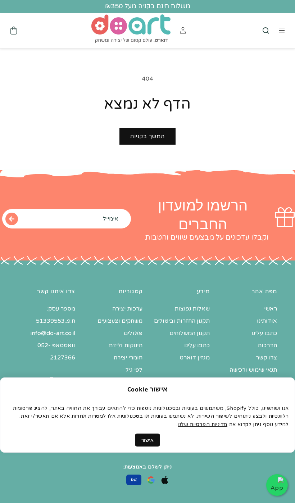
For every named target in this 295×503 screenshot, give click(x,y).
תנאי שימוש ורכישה (253, 369)
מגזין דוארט (195, 357)
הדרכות (267, 345)
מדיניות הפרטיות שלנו (202, 424)
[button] (266, 30)
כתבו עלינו (264, 333)
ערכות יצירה (127, 308)
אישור (147, 440)
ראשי (270, 308)
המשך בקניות (147, 136)
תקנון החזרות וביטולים (182, 321)
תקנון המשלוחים (189, 333)
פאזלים (133, 333)
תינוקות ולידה (125, 345)
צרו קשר (266, 357)
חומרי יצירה (128, 357)
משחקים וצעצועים (119, 321)
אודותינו (267, 321)
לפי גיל (134, 369)
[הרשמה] (11, 219)
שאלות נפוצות (192, 308)
